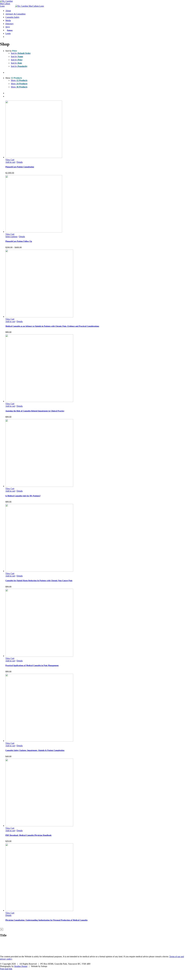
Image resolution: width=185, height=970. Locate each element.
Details (20, 162)
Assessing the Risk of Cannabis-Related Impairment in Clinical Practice (34, 411)
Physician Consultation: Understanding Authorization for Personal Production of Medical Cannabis (46, 920)
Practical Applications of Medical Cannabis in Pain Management (32, 665)
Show (19, 80)
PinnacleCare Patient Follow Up (18, 241)
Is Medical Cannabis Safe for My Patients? (22, 496)
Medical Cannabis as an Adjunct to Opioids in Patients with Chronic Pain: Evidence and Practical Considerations (52, 326)
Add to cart (10, 162)
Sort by (21, 53)
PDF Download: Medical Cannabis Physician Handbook (28, 835)
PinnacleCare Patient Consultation (19, 167)
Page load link (6, 969)
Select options (11, 236)
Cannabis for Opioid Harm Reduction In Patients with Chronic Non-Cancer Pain (38, 580)
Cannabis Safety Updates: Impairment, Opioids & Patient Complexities (34, 750)
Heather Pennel (20, 966)
